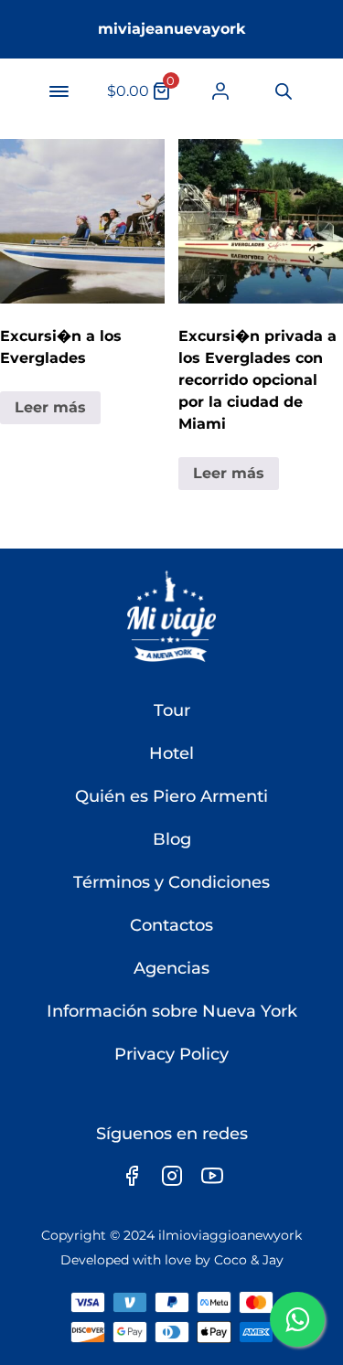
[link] (220, 91)
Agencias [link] (171, 968)
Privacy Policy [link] (171, 1054)
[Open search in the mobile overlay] (282, 91)
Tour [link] (172, 710)
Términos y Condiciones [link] (171, 882)
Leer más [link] (50, 407)
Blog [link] (172, 839)
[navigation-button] (59, 91)
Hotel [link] (171, 753)
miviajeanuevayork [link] (172, 28)
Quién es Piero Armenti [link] (171, 796)
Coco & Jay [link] (249, 1260)
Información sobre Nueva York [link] (172, 1011)
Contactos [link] (171, 925)
